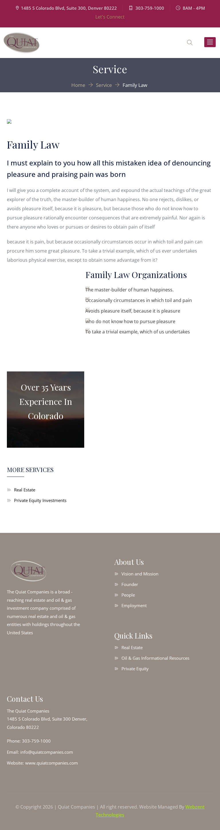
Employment (134, 605)
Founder (129, 584)
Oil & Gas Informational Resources (155, 658)
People (128, 595)
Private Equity (135, 668)
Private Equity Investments (40, 500)
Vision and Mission (139, 574)
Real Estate (24, 490)
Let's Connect (110, 17)
